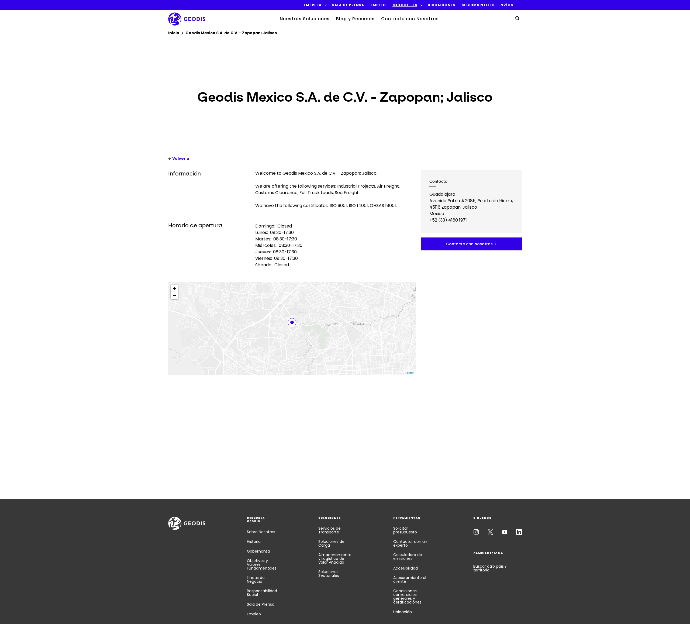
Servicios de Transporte (329, 530)
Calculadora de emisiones (407, 556)
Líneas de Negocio (256, 579)
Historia (254, 541)
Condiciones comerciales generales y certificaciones (407, 596)
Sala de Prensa (260, 604)
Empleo (254, 614)
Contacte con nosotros (469, 244)
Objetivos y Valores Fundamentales (262, 564)
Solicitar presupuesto (405, 530)
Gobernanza (258, 551)
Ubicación (402, 612)
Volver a (180, 158)
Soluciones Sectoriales (328, 573)
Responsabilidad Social (262, 593)
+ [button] (174, 288)
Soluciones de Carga (331, 543)
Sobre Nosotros (261, 532)
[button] (313, 5)
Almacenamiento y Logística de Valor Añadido (334, 558)
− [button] (174, 295)
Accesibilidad (405, 568)
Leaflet (409, 372)
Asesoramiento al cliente (409, 579)
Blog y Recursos (355, 19)
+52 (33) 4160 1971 (448, 220)
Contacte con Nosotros (410, 19)
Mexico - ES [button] (404, 5)
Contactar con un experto (410, 543)
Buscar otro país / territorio (490, 568)
